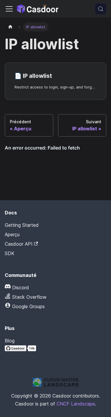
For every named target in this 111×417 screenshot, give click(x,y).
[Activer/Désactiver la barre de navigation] (9, 8)
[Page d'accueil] (10, 27)
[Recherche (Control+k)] (100, 8)
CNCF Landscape (76, 404)
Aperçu (12, 234)
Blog (10, 341)
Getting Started (22, 225)
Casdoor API (19, 244)
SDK (10, 253)
